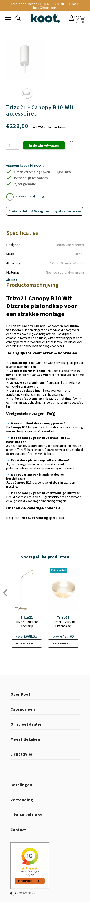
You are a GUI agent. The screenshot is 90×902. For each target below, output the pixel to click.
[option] (25, 60)
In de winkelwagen (28, 643)
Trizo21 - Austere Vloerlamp (27, 624)
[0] (76, 18)
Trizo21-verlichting (34, 518)
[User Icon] (71, 19)
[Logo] (45, 17)
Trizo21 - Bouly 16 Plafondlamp (63, 624)
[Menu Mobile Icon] (7, 18)
